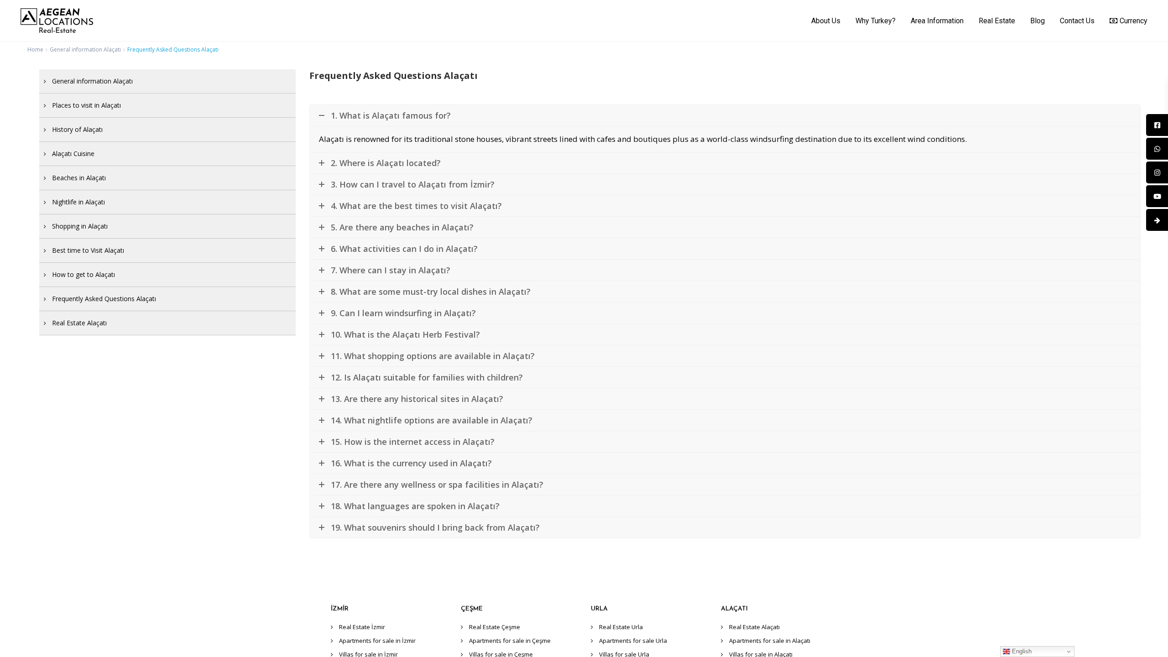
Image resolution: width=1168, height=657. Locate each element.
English (1021, 651)
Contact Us (1077, 20)
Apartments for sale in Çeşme (510, 640)
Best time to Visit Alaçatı (88, 250)
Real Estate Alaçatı (79, 322)
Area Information (937, 20)
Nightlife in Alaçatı (78, 202)
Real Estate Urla (621, 627)
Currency (1133, 20)
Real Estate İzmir (362, 627)
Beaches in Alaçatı (79, 177)
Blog (1037, 20)
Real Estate (997, 20)
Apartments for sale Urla (633, 640)
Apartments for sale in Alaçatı (769, 640)
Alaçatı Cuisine (73, 153)
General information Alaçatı (85, 49)
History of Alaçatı (77, 129)
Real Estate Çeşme (494, 627)
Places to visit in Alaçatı (86, 105)
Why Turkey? (875, 20)
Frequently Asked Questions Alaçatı (104, 298)
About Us (825, 20)
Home (35, 49)
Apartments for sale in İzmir (377, 640)
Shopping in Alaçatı (80, 226)
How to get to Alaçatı (83, 274)
